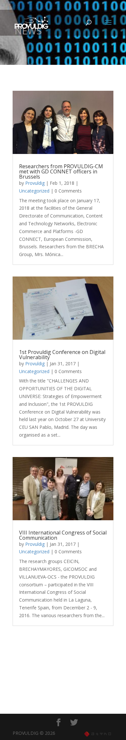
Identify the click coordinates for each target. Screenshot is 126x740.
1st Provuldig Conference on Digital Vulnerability (62, 354)
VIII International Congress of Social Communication (63, 535)
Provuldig (35, 183)
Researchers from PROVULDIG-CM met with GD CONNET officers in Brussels (61, 171)
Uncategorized (34, 191)
